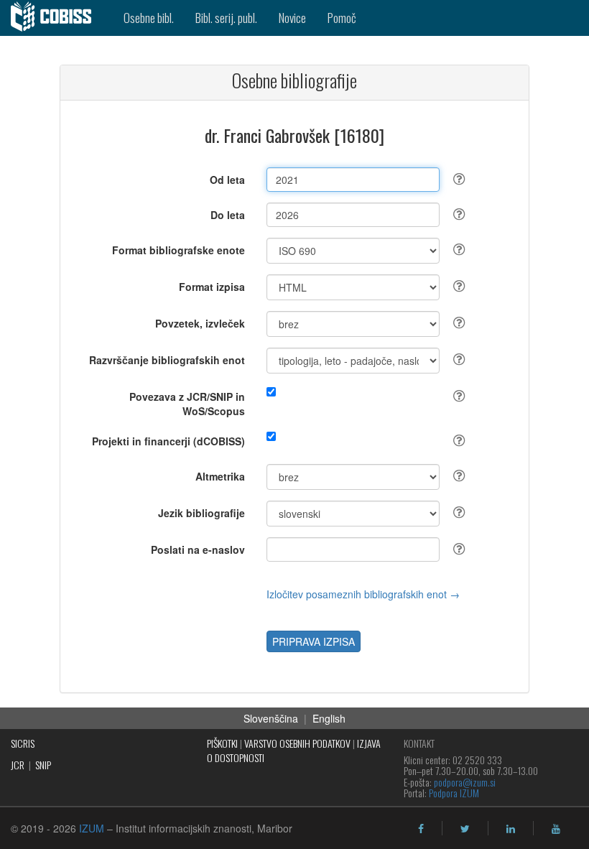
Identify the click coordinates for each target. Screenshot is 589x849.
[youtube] (556, 829)
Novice (292, 18)
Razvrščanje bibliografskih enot (167, 360)
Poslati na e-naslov (198, 549)
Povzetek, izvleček (200, 323)
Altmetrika (220, 476)
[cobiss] (56, 18)
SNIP (43, 764)
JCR (17, 764)
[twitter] (465, 829)
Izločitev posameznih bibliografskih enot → (363, 594)
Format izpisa (212, 286)
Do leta (227, 215)
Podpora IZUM (454, 792)
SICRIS (22, 743)
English (328, 718)
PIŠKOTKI (222, 743)
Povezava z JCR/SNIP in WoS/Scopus (187, 403)
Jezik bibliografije (201, 513)
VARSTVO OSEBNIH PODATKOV (297, 743)
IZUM (91, 828)
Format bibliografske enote (178, 250)
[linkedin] (510, 829)
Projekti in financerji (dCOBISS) (168, 441)
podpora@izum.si (465, 781)
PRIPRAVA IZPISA (313, 641)
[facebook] (421, 829)
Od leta (227, 179)
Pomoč (342, 18)
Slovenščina (271, 718)
